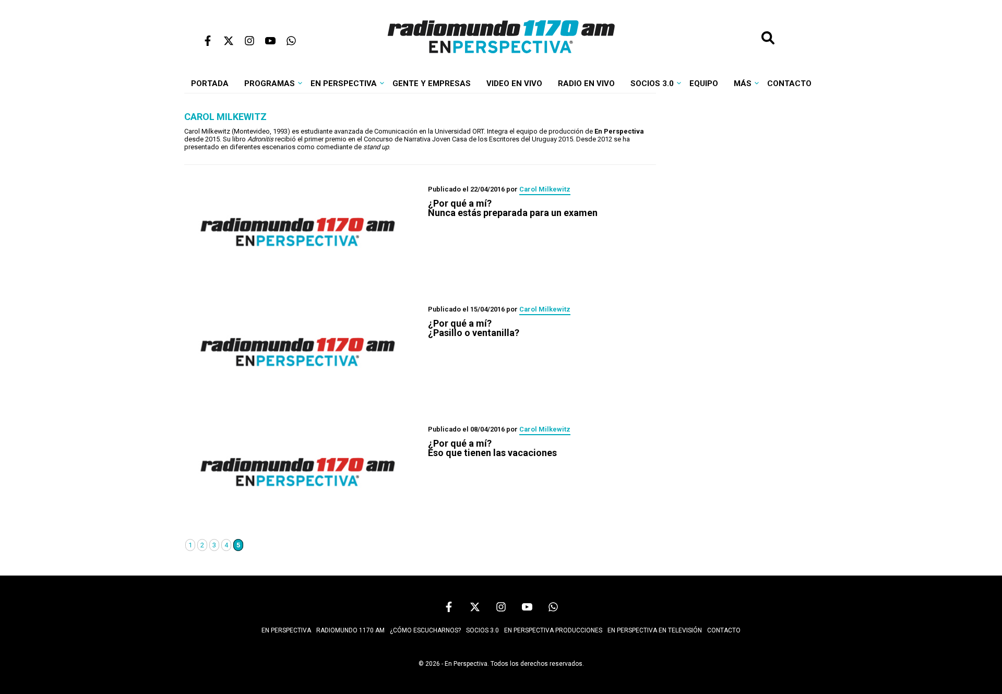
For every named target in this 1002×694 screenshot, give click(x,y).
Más (743, 83)
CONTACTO (724, 630)
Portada (210, 83)
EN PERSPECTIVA (286, 630)
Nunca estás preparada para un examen (513, 208)
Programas (269, 83)
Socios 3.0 (652, 83)
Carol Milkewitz (544, 189)
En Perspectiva (344, 83)
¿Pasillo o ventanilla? (473, 328)
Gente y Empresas (431, 83)
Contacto (789, 83)
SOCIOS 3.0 (482, 630)
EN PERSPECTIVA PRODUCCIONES (553, 630)
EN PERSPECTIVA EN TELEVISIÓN (654, 630)
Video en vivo (514, 83)
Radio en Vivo (586, 83)
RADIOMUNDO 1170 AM (350, 630)
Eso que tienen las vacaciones (492, 448)
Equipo (703, 83)
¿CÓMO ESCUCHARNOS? (425, 630)
